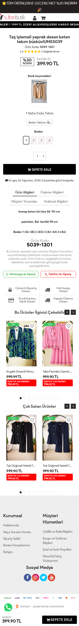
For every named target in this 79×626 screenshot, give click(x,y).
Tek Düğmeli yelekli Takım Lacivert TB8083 (58, 466)
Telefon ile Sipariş (59, 274)
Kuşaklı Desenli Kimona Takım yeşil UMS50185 (21, 371)
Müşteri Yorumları (24, 201)
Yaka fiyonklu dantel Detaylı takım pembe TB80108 (58, 371)
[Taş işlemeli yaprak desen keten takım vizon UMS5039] (39, 91)
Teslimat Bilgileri (56, 201)
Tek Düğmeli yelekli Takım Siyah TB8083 (21, 466)
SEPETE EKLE (41, 170)
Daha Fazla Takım (40, 113)
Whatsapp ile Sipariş (22, 274)
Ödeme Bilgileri (52, 192)
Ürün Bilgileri (24, 192)
